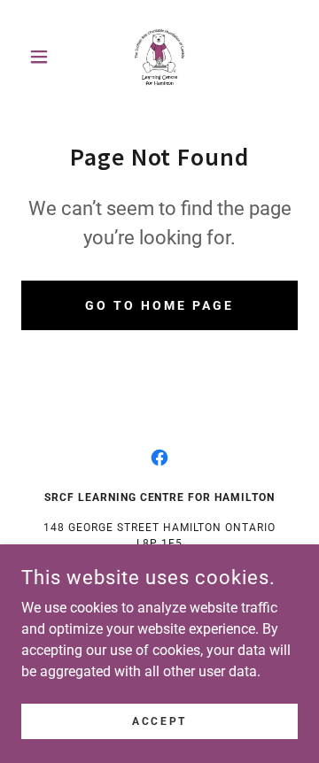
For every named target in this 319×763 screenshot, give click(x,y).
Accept (159, 720)
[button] (42, 56)
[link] (159, 56)
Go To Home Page (159, 305)
